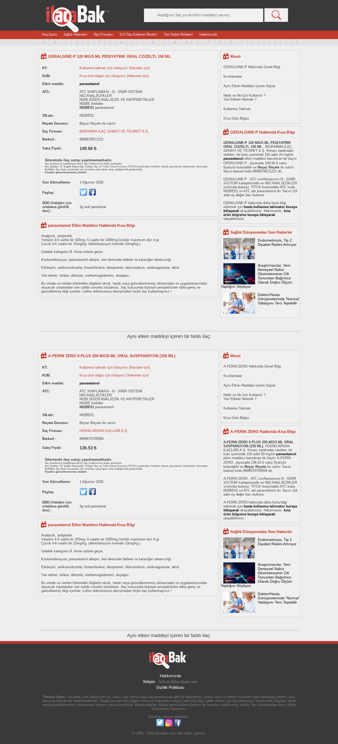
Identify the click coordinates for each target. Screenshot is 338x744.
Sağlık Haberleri (75, 34)
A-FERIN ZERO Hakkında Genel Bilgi (252, 366)
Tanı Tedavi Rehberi (178, 34)
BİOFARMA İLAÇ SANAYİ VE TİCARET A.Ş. (114, 131)
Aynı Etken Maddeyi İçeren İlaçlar (249, 86)
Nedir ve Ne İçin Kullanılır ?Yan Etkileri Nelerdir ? (244, 97)
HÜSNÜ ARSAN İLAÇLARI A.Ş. (103, 431)
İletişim (149, 681)
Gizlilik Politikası (170, 687)
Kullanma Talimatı (237, 109)
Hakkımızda (208, 34)
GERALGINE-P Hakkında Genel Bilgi (251, 67)
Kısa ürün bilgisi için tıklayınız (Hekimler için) (114, 76)
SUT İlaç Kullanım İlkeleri (138, 34)
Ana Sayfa (49, 34)
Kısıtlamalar (232, 76)
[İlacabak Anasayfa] (78, 18)
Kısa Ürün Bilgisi (236, 118)
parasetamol (89, 84)
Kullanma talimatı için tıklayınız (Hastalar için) (114, 68)
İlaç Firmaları (103, 34)
